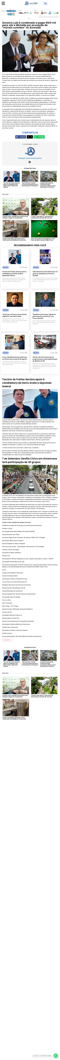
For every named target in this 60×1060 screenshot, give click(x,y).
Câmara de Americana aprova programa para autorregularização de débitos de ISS (45, 359)
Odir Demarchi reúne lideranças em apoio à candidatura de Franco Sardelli (45, 274)
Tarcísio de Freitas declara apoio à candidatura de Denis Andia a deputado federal (11, 185)
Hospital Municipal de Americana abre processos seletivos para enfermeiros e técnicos (48, 185)
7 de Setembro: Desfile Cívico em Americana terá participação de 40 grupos (30, 184)
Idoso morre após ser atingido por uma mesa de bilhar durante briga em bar (43, 239)
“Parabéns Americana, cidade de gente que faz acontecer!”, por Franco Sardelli (44, 316)
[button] (28, 18)
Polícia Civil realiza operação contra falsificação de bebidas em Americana (14, 239)
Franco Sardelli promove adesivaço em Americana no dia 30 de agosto (14, 358)
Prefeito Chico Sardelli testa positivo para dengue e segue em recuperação (15, 217)
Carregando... (7, 640)
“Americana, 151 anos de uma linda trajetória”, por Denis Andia (14, 315)
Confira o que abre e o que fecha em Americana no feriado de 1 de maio (42, 217)
